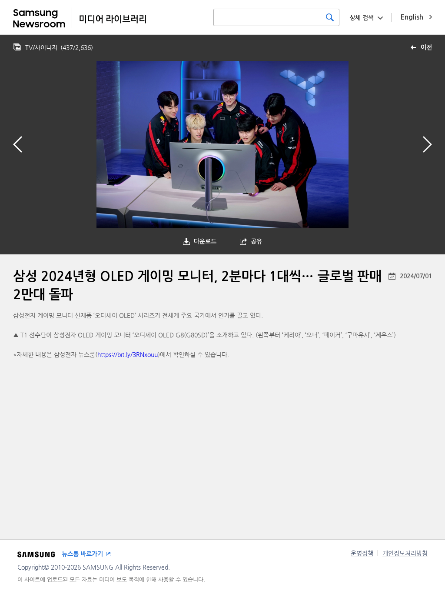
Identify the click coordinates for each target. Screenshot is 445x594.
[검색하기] (330, 17)
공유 (256, 241)
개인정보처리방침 (405, 553)
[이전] (17, 144)
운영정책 (362, 553)
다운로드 (205, 241)
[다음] (427, 144)
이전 (426, 47)
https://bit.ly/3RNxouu (127, 354)
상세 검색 (361, 18)
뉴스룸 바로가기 (82, 554)
